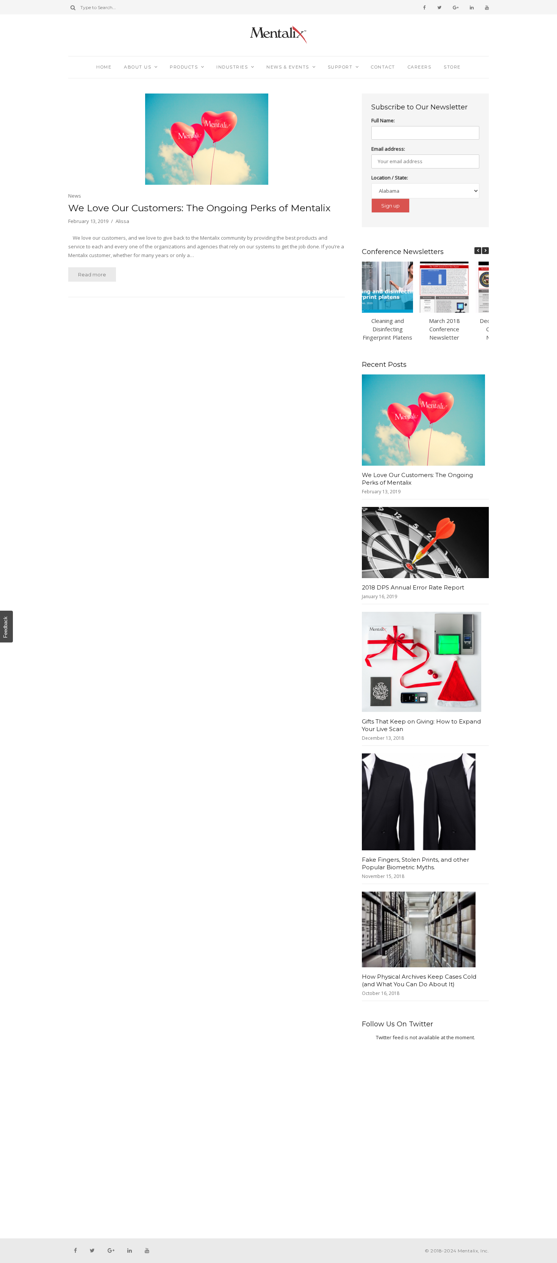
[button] (485, 250)
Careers (420, 67)
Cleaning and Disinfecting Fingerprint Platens (387, 329)
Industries (232, 67)
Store (452, 67)
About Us (137, 67)
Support (340, 67)
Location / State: (389, 177)
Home (103, 67)
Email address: (388, 148)
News (74, 195)
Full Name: (383, 120)
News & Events (287, 67)
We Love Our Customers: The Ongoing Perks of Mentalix (199, 208)
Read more (92, 274)
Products (184, 67)
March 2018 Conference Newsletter (444, 329)
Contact (383, 67)
